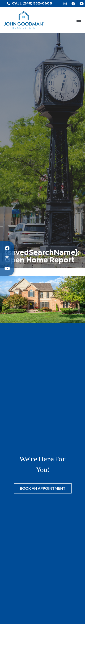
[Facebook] (73, 3)
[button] (79, 20)
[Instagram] (64, 3)
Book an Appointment (42, 488)
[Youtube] (81, 3)
